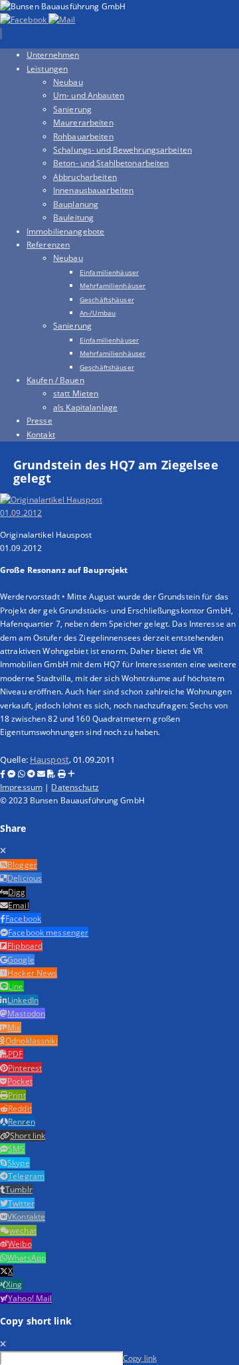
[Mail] (61, 19)
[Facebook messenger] (11, 773)
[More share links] (71, 773)
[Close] (3, 850)
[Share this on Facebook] (2, 773)
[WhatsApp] (21, 773)
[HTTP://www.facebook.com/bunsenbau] (24, 19)
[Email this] (41, 773)
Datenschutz (74, 787)
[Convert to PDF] (51, 773)
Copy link (140, 1358)
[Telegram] (31, 773)
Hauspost (49, 759)
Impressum (21, 787)
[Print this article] (62, 773)
